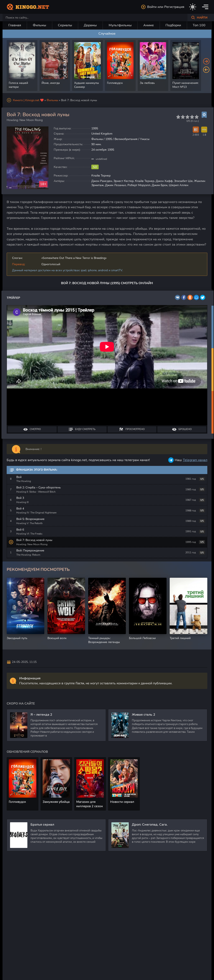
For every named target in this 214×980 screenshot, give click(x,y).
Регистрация (174, 7)
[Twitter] (202, 297)
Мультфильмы (120, 25)
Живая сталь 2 (143, 714)
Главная (14, 25)
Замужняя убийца (56, 802)
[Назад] (206, 70)
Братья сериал (42, 824)
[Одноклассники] (190, 297)
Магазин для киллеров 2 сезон (89, 804)
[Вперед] (206, 61)
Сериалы (65, 25)
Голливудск (17, 802)
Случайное (107, 33)
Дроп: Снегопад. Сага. (150, 824)
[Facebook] (183, 297)
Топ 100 (199, 25)
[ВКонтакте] (177, 297)
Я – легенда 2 (41, 714)
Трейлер (13, 298)
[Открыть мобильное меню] (205, 7)
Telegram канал (195, 460)
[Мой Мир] (196, 297)
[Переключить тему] (193, 7)
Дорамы (90, 25)
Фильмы (39, 25)
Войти (152, 7)
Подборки (173, 25)
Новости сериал (122, 802)
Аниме (148, 25)
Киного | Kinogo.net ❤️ (28, 100)
